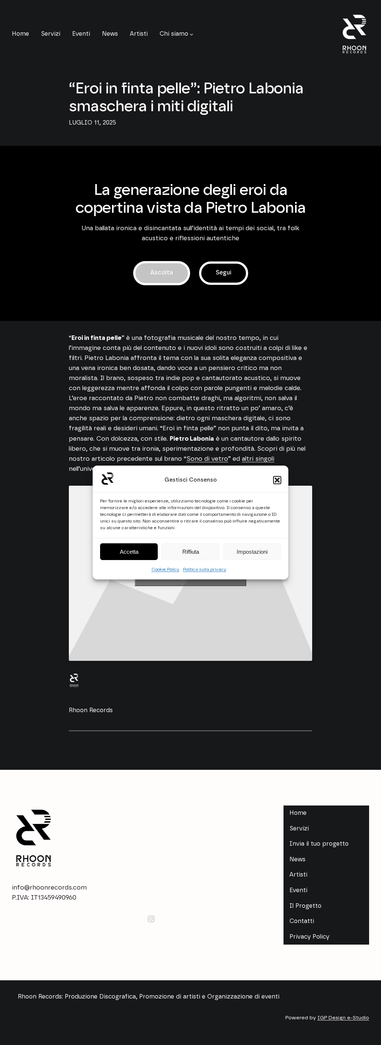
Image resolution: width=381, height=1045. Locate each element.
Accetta (129, 552)
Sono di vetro (207, 459)
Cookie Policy (165, 569)
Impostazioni (252, 552)
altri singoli (258, 459)
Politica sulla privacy (204, 569)
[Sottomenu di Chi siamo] (191, 34)
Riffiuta (190, 552)
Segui (223, 273)
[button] (277, 480)
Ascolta (161, 273)
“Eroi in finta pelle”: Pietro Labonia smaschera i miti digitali (186, 97)
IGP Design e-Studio (343, 1017)
